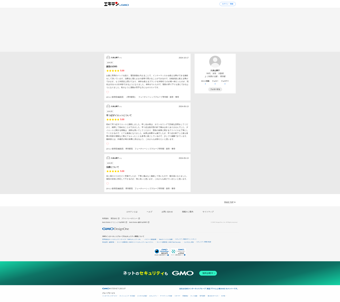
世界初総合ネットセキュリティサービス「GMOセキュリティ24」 (122, 239)
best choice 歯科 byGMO (138, 222)
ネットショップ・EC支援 (127, 296)
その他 (223, 296)
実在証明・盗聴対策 (108, 242)
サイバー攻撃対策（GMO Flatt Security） (169, 242)
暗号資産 (202, 296)
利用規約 (105, 218)
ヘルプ (149, 212)
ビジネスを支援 (142, 296)
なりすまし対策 (189, 242)
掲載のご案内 (187, 212)
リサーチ (177, 296)
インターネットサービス (109, 296)
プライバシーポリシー (129, 218)
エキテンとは (131, 212)
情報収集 (185, 296)
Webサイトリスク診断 (166, 239)
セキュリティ (153, 296)
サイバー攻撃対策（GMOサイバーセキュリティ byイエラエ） (135, 242)
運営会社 (114, 218)
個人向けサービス (213, 296)
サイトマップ (208, 212)
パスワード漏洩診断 (150, 239)
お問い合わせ (167, 212)
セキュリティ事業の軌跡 (203, 242)
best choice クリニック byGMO (113, 222)
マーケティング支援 (166, 296)
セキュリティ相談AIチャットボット (186, 239)
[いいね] (107, 92)
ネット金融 (193, 296)
